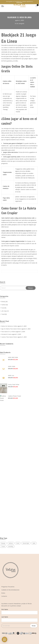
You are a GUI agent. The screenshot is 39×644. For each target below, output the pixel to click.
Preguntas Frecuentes (7, 587)
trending (10, 546)
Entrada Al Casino (6, 334)
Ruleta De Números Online (9, 326)
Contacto (4, 596)
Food (2, 308)
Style (34, 543)
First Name (4, 609)
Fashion (3, 305)
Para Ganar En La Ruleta (8, 331)
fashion (11, 543)
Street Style (26, 543)
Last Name (4, 617)
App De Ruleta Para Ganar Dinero (11, 329)
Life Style (4, 311)
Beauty (3, 301)
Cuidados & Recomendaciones (10, 590)
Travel (3, 314)
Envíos (3, 593)
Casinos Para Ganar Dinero (9, 337)
